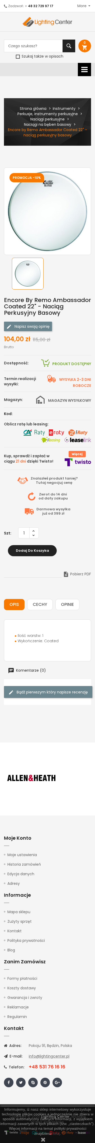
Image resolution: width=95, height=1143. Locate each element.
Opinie (67, 604)
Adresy (13, 883)
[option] (29, 274)
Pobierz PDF (77, 574)
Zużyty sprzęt (19, 921)
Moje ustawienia (22, 854)
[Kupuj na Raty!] (34, 432)
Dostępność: (16, 363)
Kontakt (14, 931)
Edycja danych (20, 874)
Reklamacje (18, 1007)
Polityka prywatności (26, 940)
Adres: (14, 1045)
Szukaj (69, 46)
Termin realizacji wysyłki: (20, 381)
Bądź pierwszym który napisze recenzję (52, 692)
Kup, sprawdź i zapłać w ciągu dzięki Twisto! (28, 458)
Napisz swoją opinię (31, 326)
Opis (14, 604)
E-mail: (15, 1056)
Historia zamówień (24, 864)
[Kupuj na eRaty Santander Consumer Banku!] (56, 432)
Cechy (40, 604)
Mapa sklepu (18, 912)
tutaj (56, 1133)
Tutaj (41, 482)
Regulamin (17, 1016)
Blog (11, 950)
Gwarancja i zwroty (24, 997)
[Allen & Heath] (32, 778)
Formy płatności (22, 978)
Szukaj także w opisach (42, 56)
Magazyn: (13, 399)
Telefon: (16, 1067)
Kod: (8, 413)
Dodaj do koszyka (32, 550)
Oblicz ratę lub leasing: (26, 424)
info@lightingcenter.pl (49, 1056)
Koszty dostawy (21, 988)
